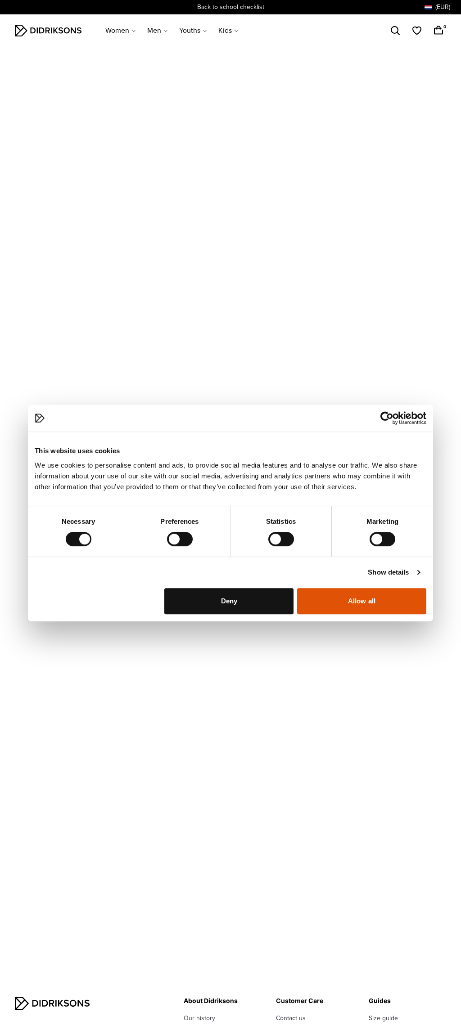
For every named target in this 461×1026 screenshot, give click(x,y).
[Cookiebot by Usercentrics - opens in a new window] (387, 418)
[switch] (180, 539)
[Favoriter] (417, 30)
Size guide (383, 1018)
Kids (225, 30)
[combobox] (437, 7)
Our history (199, 1018)
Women (117, 30)
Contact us (291, 1018)
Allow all (361, 601)
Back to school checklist (230, 7)
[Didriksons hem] (48, 30)
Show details (388, 572)
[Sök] (395, 30)
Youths (189, 30)
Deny (229, 601)
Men (154, 30)
